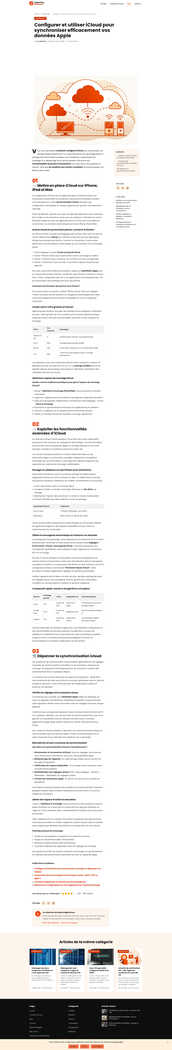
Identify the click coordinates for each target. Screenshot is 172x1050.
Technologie (45, 14)
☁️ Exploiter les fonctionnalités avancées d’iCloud (127, 163)
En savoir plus (117, 1042)
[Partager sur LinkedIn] (53, 903)
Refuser (84, 1046)
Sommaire (120, 152)
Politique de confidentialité (39, 1036)
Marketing (72, 1032)
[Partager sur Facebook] (43, 903)
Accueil (103, 4)
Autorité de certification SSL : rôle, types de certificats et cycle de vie (129, 971)
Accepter (73, 1046)
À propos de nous (117, 4)
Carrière (71, 1011)
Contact (137, 4)
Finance (71, 1019)
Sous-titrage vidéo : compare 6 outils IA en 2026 (99, 970)
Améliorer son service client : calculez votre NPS (124, 1011)
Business (71, 1015)
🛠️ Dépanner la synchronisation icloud (126, 170)
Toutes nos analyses (69, 923)
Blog (129, 3)
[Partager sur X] (48, 903)
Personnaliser (97, 1046)
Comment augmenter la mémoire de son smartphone (60, 882)
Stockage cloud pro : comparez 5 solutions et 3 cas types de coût (126, 224)
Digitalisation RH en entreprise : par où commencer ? (123, 208)
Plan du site (33, 1032)
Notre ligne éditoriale (51, 923)
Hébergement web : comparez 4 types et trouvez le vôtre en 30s (71, 970)
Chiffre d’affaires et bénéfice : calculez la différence (124, 216)
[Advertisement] (86, 59)
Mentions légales (35, 1027)
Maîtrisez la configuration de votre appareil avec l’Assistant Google (67, 885)
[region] (68, 342)
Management (73, 1027)
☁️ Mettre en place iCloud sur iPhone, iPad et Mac (127, 157)
